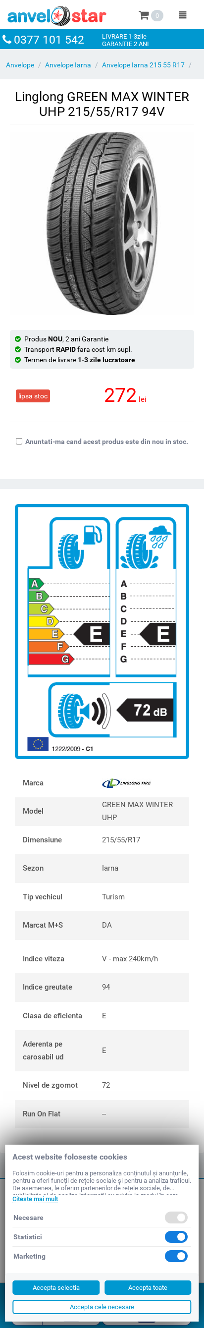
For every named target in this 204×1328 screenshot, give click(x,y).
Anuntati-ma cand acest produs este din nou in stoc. (106, 441)
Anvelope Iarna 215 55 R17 (143, 65)
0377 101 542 (49, 40)
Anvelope (20, 65)
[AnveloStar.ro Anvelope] (56, 14)
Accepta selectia (56, 1287)
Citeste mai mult (35, 1199)
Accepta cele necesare (102, 1307)
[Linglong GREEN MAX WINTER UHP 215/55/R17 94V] (102, 223)
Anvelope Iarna (68, 65)
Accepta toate (147, 1287)
